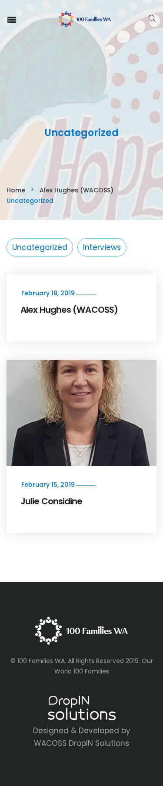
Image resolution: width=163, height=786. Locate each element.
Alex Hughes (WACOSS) (76, 190)
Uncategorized (39, 247)
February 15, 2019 (48, 484)
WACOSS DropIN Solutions (81, 743)
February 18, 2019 (48, 293)
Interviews (102, 247)
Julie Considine (51, 501)
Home (16, 190)
